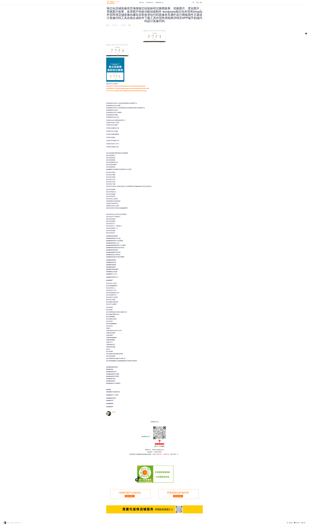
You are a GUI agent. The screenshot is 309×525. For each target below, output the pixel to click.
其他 (129, 25)
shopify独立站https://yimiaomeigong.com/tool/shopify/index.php (125, 86)
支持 (290, 522)
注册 (200, 2)
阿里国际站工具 (159, 2)
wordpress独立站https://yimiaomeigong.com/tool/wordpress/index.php (127, 88)
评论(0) (298, 522)
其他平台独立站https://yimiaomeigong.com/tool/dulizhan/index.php (126, 91)
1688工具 (141, 2)
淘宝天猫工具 (149, 2)
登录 (197, 2)
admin (107, 25)
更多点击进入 (130, 496)
